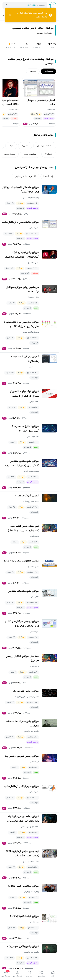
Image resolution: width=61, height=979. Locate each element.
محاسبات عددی (30, 154)
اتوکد (11, 145)
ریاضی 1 (25, 145)
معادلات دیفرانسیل (44, 145)
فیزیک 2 (48, 154)
